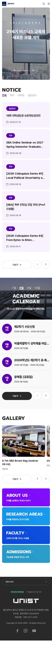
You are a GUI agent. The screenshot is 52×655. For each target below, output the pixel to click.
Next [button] (46, 264)
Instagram (25, 631)
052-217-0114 (30, 617)
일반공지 (32, 95)
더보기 (15, 264)
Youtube (34, 631)
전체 (4, 95)
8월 (21, 287)
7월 (14, 287)
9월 (29, 287)
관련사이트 (10, 581)
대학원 (21, 95)
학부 (12, 95)
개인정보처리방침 (17, 592)
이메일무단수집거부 (34, 592)
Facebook (17, 631)
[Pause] (37, 70)
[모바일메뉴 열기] (49, 4)
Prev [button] (37, 479)
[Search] (44, 4)
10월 (37, 287)
